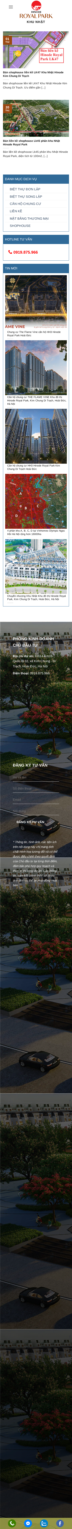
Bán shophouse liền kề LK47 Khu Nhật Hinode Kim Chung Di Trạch (33, 74)
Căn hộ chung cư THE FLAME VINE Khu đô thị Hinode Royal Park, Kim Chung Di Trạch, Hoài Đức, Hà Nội (36, 400)
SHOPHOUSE (20, 225)
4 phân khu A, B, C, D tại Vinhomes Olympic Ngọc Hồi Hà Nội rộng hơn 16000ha (36, 532)
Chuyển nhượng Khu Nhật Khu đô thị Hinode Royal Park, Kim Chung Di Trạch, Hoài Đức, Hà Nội (36, 597)
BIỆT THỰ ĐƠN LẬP (25, 189)
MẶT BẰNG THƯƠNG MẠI (29, 218)
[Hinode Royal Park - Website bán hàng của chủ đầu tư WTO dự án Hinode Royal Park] (36, 9)
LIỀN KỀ (16, 211)
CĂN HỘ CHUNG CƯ (25, 203)
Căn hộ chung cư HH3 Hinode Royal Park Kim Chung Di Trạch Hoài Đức (33, 467)
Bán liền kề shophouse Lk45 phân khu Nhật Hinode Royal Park (31, 142)
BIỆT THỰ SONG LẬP (26, 196)
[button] (10, 7)
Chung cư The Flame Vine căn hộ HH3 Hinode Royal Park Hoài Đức (34, 333)
